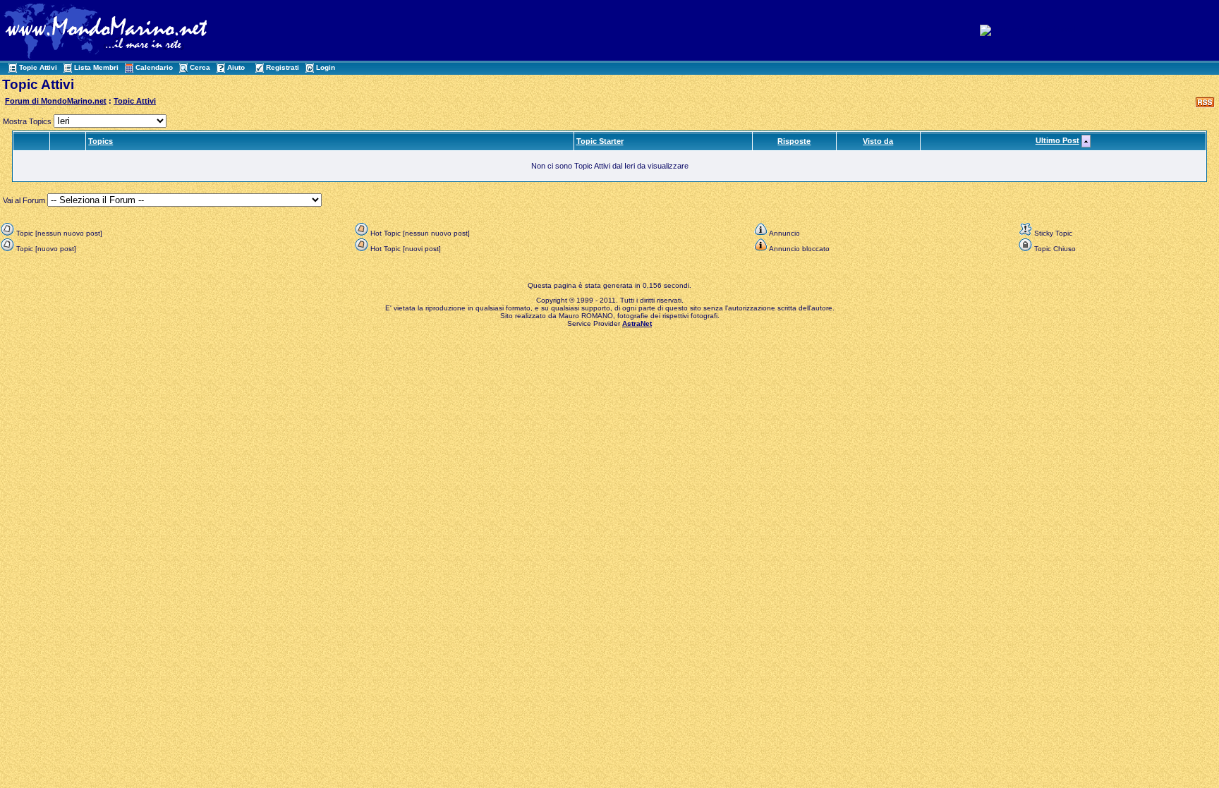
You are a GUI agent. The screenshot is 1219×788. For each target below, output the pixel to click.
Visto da (878, 141)
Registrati (282, 67)
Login (325, 67)
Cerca (200, 67)
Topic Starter (600, 141)
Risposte (794, 141)
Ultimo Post (1057, 140)
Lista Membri (96, 67)
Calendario (154, 67)
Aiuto (236, 67)
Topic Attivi (38, 67)
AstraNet (637, 323)
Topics (100, 141)
